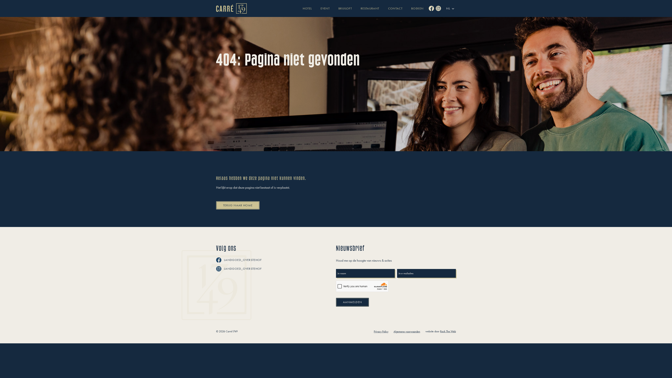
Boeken (417, 8)
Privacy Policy (381, 331)
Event (325, 8)
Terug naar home (238, 205)
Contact (395, 8)
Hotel (307, 8)
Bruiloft (345, 8)
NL (448, 8)
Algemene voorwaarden (407, 331)
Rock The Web (448, 331)
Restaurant (370, 8)
